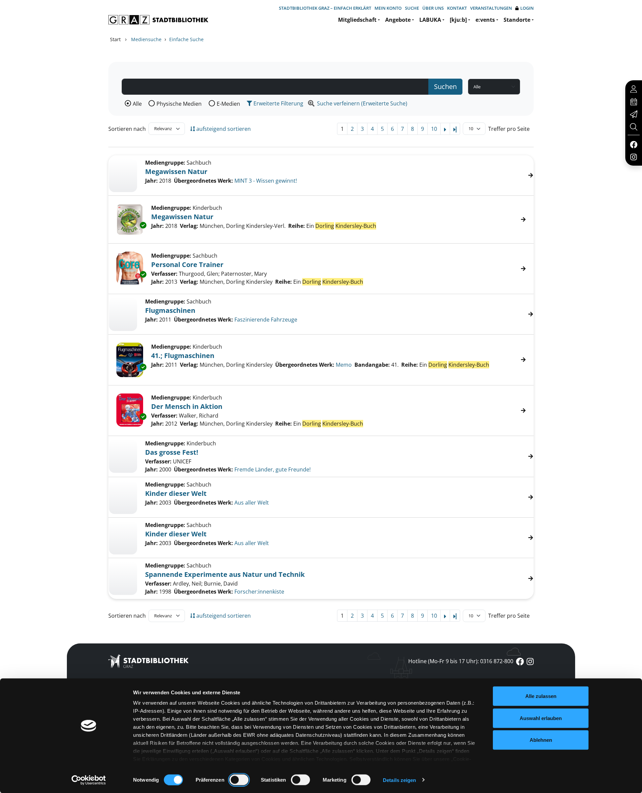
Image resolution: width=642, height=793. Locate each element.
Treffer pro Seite (509, 129)
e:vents (485, 19)
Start (115, 39)
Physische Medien (179, 103)
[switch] (238, 779)
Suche (412, 8)
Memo (344, 364)
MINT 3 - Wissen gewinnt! (265, 180)
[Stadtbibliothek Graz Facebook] (633, 144)
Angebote (398, 19)
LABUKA (430, 19)
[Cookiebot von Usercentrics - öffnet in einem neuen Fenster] (89, 780)
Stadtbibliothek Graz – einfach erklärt (325, 8)
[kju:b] (458, 19)
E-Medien (228, 103)
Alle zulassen (540, 696)
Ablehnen (541, 740)
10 (434, 129)
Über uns (433, 8)
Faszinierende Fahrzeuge (265, 319)
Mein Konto (388, 8)
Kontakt (457, 8)
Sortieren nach (127, 129)
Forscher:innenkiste (259, 591)
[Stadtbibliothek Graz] (158, 19)
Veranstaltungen (491, 8)
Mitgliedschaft (357, 19)
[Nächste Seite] (445, 129)
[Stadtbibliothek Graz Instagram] (633, 156)
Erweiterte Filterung (277, 103)
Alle (137, 103)
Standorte (517, 19)
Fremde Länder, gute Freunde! (272, 469)
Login (527, 8)
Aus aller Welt (251, 502)
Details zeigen (399, 780)
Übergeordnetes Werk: (203, 180)
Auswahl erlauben (541, 718)
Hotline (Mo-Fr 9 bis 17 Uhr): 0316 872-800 (460, 661)
